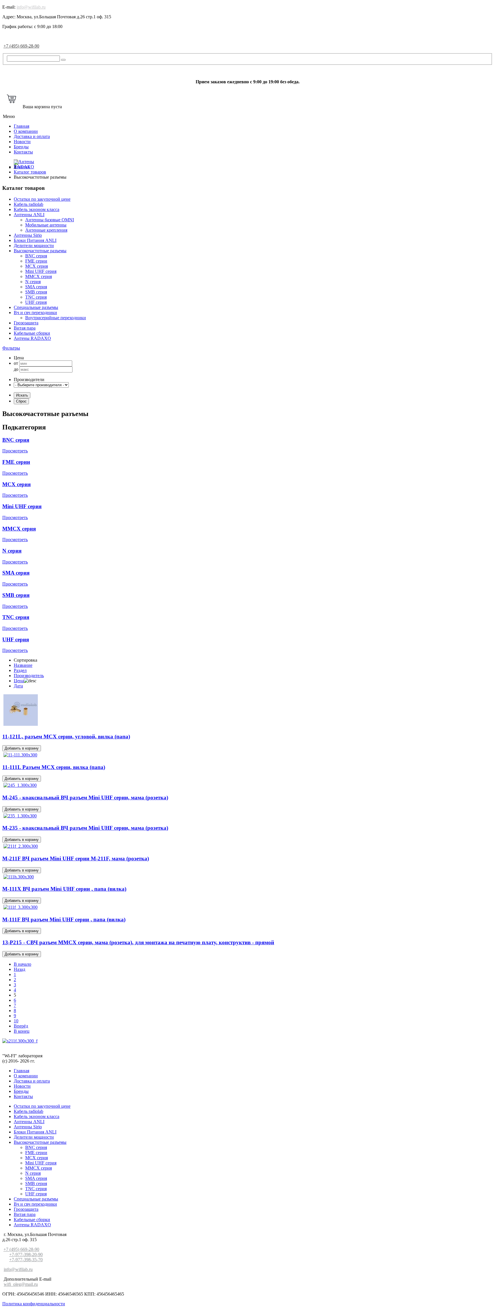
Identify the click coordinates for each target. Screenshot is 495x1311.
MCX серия (36, 266)
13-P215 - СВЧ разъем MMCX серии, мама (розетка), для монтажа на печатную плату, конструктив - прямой (138, 942)
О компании (26, 131)
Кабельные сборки (32, 333)
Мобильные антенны (45, 224)
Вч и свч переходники (35, 312)
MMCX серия (38, 276)
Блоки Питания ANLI (35, 240)
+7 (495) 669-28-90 (21, 46)
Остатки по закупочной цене (42, 199)
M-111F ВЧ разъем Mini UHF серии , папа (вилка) (63, 919)
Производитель (29, 675)
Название (23, 665)
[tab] (247, 348)
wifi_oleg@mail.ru (21, 1284)
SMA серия (36, 286)
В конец (22, 1031)
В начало (22, 964)
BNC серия (36, 255)
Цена (19, 680)
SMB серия (36, 291)
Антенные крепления (46, 230)
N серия (33, 281)
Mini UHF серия (40, 271)
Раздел (20, 670)
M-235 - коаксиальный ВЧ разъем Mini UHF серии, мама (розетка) (85, 828)
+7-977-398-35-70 (26, 1259)
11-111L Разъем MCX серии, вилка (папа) (53, 767)
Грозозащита (26, 322)
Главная (21, 126)
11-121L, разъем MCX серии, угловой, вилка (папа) (66, 737)
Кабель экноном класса (36, 209)
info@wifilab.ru (31, 7)
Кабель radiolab (28, 204)
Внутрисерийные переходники (55, 317)
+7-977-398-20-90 (26, 1254)
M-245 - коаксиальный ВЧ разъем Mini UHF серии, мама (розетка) (85, 798)
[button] (11, 348)
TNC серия (36, 297)
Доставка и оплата (32, 136)
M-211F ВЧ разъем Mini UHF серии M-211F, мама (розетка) (75, 858)
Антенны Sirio (28, 235)
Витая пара (25, 328)
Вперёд (21, 1026)
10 (16, 1020)
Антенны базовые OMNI (49, 219)
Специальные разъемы (36, 307)
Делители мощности (34, 245)
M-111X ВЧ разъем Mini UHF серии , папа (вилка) (64, 889)
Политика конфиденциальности (33, 1303)
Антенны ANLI (29, 214)
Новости (22, 141)
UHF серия (36, 302)
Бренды (21, 146)
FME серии (36, 261)
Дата (18, 685)
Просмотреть (15, 450)
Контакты (23, 151)
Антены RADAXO (32, 338)
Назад (19, 969)
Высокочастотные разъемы (40, 250)
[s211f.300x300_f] (20, 1040)
